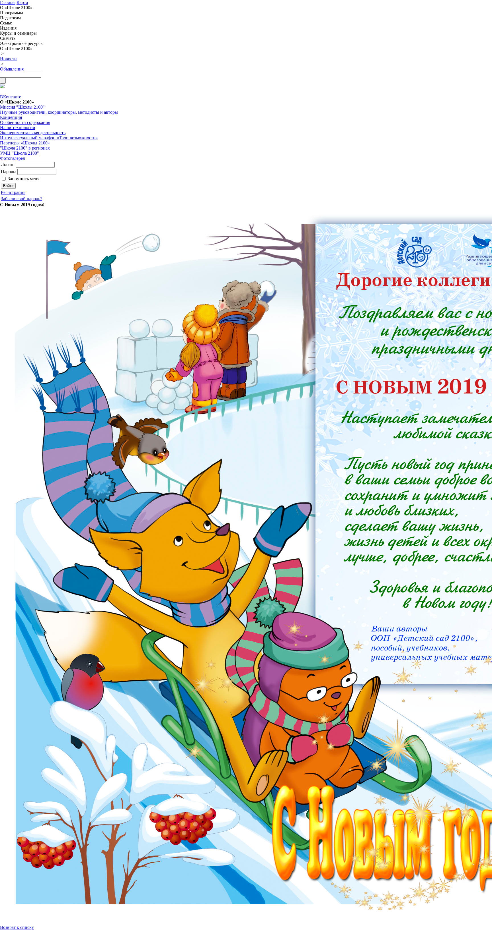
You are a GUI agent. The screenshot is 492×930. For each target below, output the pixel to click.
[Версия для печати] (2, 86)
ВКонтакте (10, 96)
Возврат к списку (17, 927)
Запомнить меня (23, 178)
